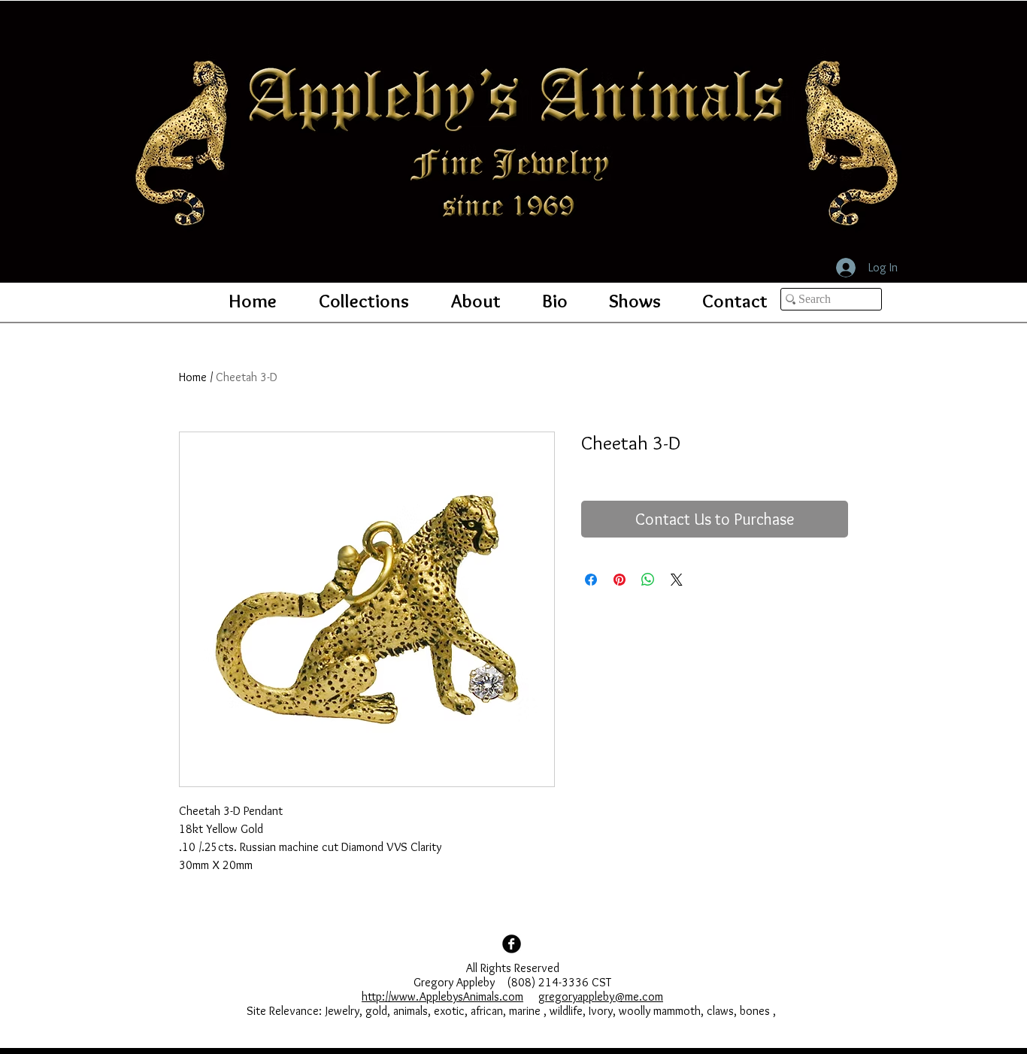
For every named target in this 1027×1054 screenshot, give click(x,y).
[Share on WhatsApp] (648, 580)
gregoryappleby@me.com (600, 996)
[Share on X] (677, 580)
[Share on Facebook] (591, 580)
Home (193, 377)
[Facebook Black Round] (511, 943)
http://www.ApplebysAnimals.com (442, 996)
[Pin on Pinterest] (619, 580)
